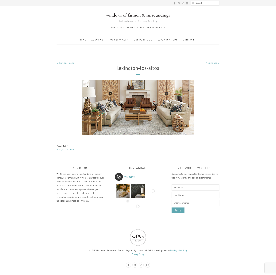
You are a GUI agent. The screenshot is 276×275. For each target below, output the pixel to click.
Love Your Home (168, 39)
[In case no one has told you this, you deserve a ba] (138, 206)
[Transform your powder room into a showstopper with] (138, 191)
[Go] (193, 3)
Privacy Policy (138, 254)
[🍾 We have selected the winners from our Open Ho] (123, 191)
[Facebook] (128, 265)
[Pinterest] (134, 265)
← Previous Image (65, 62)
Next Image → (212, 62)
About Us (97, 39)
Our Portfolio (143, 39)
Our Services (118, 39)
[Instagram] (141, 265)
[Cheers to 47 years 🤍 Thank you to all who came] (123, 206)
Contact (189, 39)
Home (83, 39)
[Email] (147, 265)
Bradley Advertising (178, 250)
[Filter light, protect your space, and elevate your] (153, 191)
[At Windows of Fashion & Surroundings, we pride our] (153, 206)
